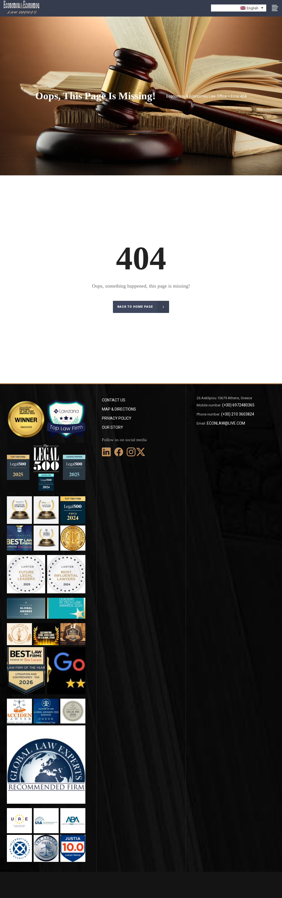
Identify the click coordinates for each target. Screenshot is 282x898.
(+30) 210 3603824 (237, 414)
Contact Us (113, 400)
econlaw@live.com (226, 423)
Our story (112, 427)
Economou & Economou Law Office (196, 96)
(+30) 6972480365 (238, 405)
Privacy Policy (116, 418)
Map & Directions (119, 409)
